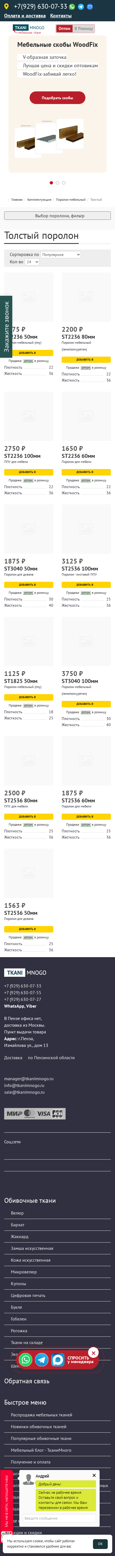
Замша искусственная (31, 1248)
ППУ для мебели (16, 462)
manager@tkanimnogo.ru (29, 1078)
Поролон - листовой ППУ (79, 574)
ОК (100, 1543)
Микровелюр (23, 1272)
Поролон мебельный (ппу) (22, 342)
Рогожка (18, 1330)
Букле (16, 1307)
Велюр (17, 1213)
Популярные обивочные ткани (40, 1438)
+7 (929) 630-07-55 (22, 992)
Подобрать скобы (57, 97)
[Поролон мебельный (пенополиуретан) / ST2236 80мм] (86, 297)
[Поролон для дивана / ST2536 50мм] (28, 873)
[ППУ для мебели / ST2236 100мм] (28, 416)
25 (108, 599)
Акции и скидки (26, 1532)
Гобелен (18, 1319)
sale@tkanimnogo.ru (24, 1092)
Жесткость (13, 373)
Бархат (17, 1224)
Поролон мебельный (71, 199)
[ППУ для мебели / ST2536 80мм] (28, 761)
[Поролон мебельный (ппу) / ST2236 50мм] (28, 297)
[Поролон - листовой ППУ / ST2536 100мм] (86, 529)
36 (51, 373)
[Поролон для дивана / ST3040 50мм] (28, 529)
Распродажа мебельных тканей (41, 1415)
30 (51, 599)
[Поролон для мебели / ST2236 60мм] (86, 416)
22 (51, 367)
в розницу (84, 28)
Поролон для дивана (18, 574)
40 (51, 605)
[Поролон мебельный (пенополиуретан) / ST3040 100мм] (86, 641)
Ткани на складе (26, 1342)
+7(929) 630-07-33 (40, 6)
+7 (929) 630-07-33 (22, 986)
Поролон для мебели (77, 462)
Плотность (13, 367)
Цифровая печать (27, 1295)
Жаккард (19, 1236)
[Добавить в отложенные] (49, 329)
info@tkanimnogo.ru (24, 1085)
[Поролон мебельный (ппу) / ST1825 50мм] (28, 641)
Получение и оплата (30, 1462)
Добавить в (28, 353)
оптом (64, 28)
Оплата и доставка (25, 15)
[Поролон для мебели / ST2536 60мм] (86, 761)
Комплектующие (39, 199)
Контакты (61, 15)
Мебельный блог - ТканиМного (40, 1450)
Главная (17, 199)
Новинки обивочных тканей (38, 1426)
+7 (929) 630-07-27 (22, 999)
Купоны (18, 1283)
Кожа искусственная (30, 1260)
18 (51, 711)
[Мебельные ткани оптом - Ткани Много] (57, 972)
